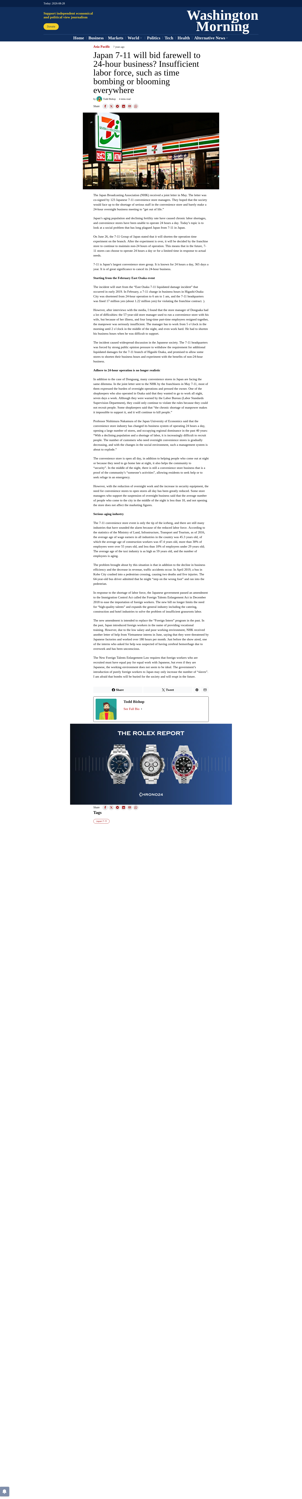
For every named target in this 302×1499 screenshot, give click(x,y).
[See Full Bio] (141, 709)
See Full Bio (131, 709)
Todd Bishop (109, 99)
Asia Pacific (101, 46)
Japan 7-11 (101, 821)
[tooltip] (105, 106)
